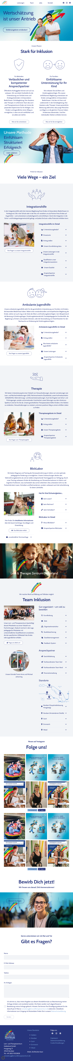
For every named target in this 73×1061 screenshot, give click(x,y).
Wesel (33, 1048)
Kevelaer (34, 1038)
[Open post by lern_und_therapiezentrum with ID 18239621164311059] (36, 767)
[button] (25, 3)
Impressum (54, 1038)
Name (6, 953)
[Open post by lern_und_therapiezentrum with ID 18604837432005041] (58, 794)
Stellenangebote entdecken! (16, 30)
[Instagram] (66, 2)
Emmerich (34, 1045)
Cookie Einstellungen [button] (57, 1043)
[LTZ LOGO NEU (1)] (5, 3)
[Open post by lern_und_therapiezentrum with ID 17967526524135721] (14, 767)
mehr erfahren (11, 153)
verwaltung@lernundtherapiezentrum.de (35, 1009)
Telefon (6, 973)
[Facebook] (63, 2)
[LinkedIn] (69, 2)
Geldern (33, 1035)
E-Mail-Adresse (9, 963)
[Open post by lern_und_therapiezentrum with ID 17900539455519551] (14, 794)
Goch (33, 1041)
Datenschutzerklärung (58, 1011)
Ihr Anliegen (8, 983)
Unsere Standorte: (33, 1030)
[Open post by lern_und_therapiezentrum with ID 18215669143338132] (58, 767)
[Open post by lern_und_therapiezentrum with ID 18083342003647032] (36, 794)
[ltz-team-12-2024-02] (19, 613)
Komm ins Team (15, 901)
